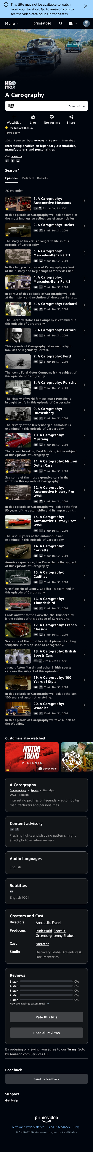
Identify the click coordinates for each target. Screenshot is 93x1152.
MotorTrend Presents (32, 757)
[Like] (33, 117)
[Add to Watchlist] (14, 117)
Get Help (11, 1100)
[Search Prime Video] (61, 23)
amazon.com (60, 9)
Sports (53, 140)
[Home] (42, 23)
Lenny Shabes (63, 935)
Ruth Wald (44, 931)
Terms (72, 1049)
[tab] (11, 178)
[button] (30, 1003)
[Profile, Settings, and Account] (86, 23)
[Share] (71, 117)
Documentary (36, 140)
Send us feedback (59, 1127)
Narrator (16, 156)
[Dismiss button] (86, 6)
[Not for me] (52, 117)
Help (77, 1127)
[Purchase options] (84, 200)
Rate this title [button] (47, 1017)
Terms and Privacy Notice (28, 1127)
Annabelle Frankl (48, 922)
